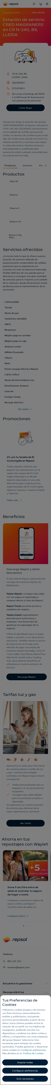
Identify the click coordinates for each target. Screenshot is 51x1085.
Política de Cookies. (33, 1053)
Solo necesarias (25, 1078)
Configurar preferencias (25, 1070)
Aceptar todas (25, 1062)
